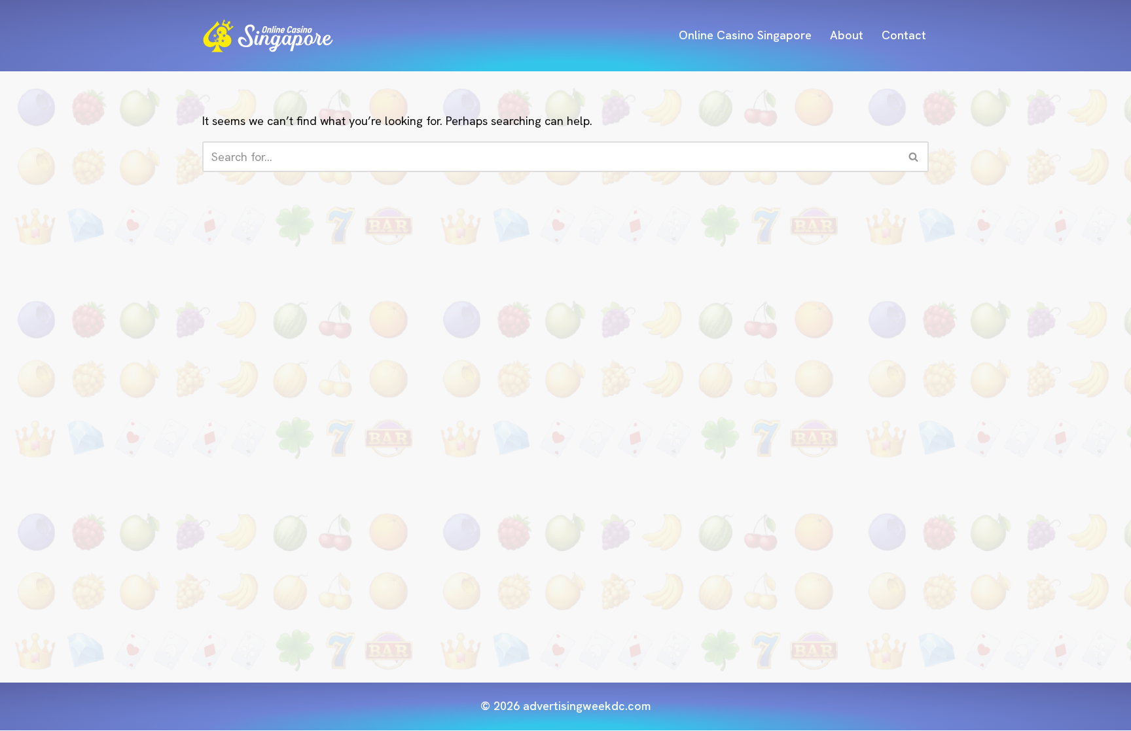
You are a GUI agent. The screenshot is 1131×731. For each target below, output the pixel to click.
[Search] (914, 156)
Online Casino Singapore (745, 35)
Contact (904, 35)
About (846, 35)
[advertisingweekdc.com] (267, 35)
